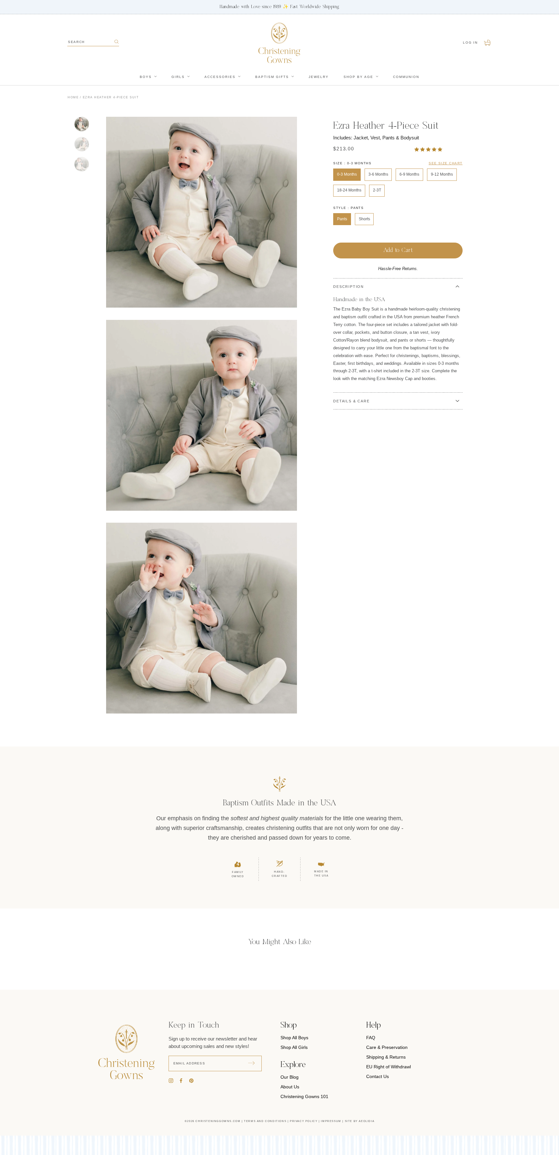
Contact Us (377, 1076)
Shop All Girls (294, 1047)
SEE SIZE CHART (446, 163)
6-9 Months (409, 174)
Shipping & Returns (386, 1057)
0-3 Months (347, 174)
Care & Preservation (387, 1047)
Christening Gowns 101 (304, 1096)
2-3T (377, 190)
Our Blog (289, 1077)
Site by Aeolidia (360, 1121)
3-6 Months (378, 174)
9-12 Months (442, 174)
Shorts (364, 219)
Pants (342, 219)
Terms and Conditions (265, 1121)
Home (73, 97)
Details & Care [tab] (351, 401)
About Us (289, 1086)
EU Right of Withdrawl (388, 1066)
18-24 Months (349, 190)
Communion (406, 77)
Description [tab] (348, 287)
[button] (429, 149)
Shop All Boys (294, 1037)
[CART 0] (488, 43)
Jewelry (319, 77)
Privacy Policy (303, 1121)
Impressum (331, 1121)
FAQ (370, 1037)
